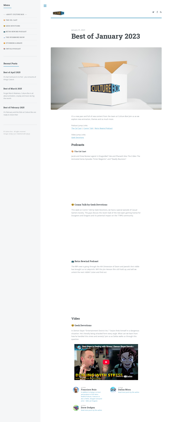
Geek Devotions (77, 137)
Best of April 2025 (11, 72)
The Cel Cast (76, 128)
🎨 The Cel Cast (10, 20)
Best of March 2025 (12, 88)
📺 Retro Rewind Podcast (15, 32)
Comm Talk (88, 128)
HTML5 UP (12, 134)
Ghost (28, 134)
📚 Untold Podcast (12, 49)
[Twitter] (153, 12)
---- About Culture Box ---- (15, 14)
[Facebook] (157, 12)
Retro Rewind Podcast (104, 128)
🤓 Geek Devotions (11, 26)
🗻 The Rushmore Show (14, 37)
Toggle (45, 6)
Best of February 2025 (13, 107)
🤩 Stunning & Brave (12, 43)
